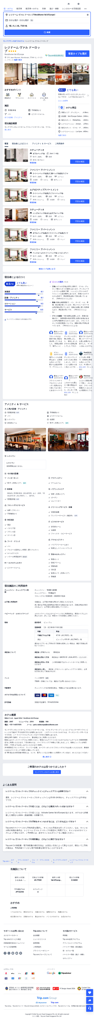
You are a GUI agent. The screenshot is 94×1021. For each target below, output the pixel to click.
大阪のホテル (40, 912)
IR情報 (65, 935)
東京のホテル (28, 912)
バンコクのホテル (52, 916)
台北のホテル (66, 916)
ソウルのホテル (16, 912)
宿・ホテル (8, 9)
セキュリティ (67, 958)
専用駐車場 (11, 412)
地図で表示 (62, 135)
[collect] (89, 992)
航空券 (19, 9)
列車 (44, 9)
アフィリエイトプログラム (72, 943)
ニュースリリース (39, 939)
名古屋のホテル (16, 916)
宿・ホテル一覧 (68, 951)
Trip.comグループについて (42, 954)
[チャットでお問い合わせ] (89, 1008)
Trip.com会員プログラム (71, 939)
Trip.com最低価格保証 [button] (56, 55)
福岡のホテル (51, 912)
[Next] (88, 439)
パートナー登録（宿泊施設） (73, 947)
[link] (69, 4)
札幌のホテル (63, 912)
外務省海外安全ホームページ (14, 943)
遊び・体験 (54, 9)
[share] (89, 1000)
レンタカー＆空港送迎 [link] (71, 9)
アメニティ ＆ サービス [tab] (41, 143)
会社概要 (36, 935)
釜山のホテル (40, 916)
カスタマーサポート (11, 935)
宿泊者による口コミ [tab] (20, 143)
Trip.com (6, 861)
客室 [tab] (6, 143)
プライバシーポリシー (41, 951)
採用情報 (36, 943)
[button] (74, 4)
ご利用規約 (37, 947)
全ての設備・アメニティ (13, 117)
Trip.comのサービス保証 (12, 939)
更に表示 (8, 130)
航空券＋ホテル (32, 9)
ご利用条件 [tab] (59, 143)
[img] (21, 74)
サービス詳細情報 (10, 947)
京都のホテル (28, 916)
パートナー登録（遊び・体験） (74, 954)
